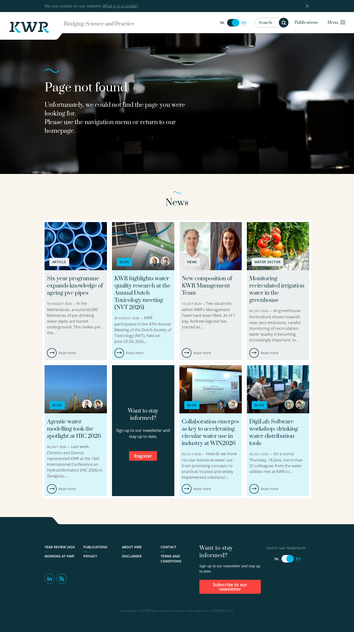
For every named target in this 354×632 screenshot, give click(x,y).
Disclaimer (132, 556)
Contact (168, 547)
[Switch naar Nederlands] (233, 22)
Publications (306, 22)
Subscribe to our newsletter (230, 587)
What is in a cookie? (120, 6)
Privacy (90, 556)
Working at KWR (59, 556)
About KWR (132, 547)
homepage (59, 131)
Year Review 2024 (60, 547)
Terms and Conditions (171, 558)
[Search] (283, 22)
